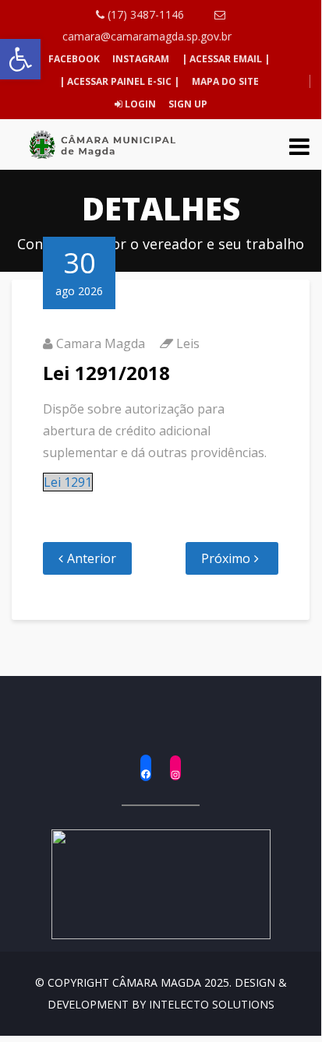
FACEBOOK (74, 58)
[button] (20, 59)
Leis (188, 343)
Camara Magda (100, 343)
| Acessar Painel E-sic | (119, 81)
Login (139, 104)
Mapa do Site (225, 81)
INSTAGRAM (140, 58)
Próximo (225, 558)
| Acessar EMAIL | (226, 58)
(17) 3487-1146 (144, 14)
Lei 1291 (68, 482)
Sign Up (186, 104)
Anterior (91, 558)
